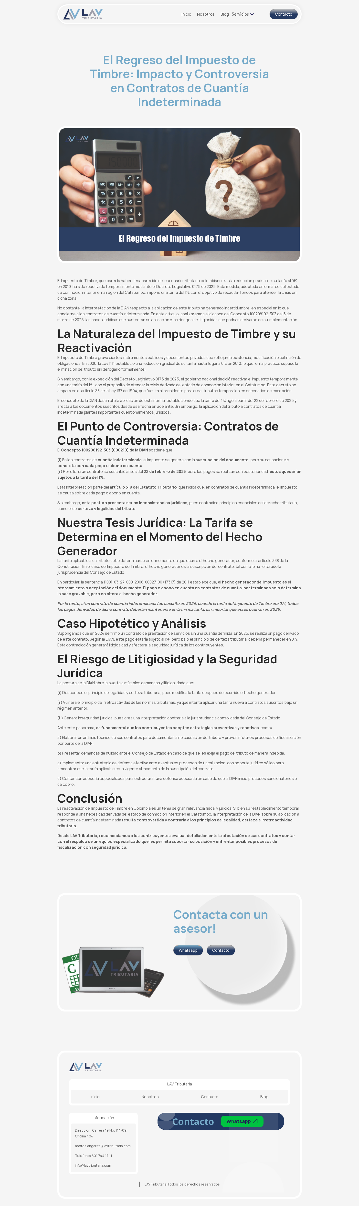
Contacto (209, 1096)
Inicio (186, 14)
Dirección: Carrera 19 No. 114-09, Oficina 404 (101, 1133)
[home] (112, 14)
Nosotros (206, 14)
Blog (225, 14)
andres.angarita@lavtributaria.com (103, 1146)
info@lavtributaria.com (93, 1165)
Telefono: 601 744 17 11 (93, 1155)
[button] (243, 12)
